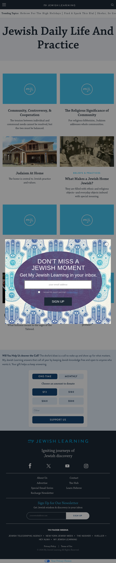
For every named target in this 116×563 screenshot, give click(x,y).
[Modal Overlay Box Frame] (58, 281)
